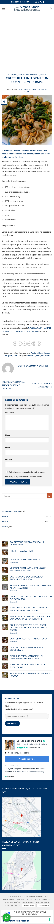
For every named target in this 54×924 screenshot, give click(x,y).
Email (8, 447)
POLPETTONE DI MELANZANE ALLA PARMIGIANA (27, 543)
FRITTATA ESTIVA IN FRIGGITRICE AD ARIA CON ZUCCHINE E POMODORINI (30, 617)
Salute (5, 526)
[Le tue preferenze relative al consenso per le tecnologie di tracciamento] (49, 919)
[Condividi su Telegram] (39, 344)
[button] (3, 8)
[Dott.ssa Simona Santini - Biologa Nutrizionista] (27, 8)
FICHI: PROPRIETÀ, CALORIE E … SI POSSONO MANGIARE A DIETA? (26, 657)
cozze (38, 356)
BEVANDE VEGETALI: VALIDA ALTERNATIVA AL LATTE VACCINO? (31, 586)
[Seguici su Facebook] (33, 2)
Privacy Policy (29, 905)
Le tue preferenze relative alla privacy (30, 913)
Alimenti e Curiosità (11, 511)
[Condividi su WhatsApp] (15, 344)
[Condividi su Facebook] (20, 344)
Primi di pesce (23, 75)
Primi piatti (34, 75)
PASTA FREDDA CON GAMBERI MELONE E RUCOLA (30, 674)
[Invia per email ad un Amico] (29, 344)
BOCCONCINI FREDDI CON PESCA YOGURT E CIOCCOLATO (31, 597)
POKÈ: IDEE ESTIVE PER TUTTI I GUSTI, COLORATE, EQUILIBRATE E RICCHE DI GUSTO (28, 627)
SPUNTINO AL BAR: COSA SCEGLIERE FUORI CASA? (27, 665)
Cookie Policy (44, 905)
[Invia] (49, 495)
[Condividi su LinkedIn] (34, 344)
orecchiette (45, 356)
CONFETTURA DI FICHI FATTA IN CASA (28, 638)
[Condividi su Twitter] (24, 344)
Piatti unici (12, 75)
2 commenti (18, 591)
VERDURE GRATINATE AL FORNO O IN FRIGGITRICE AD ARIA (28, 569)
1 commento (17, 562)
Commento (10, 412)
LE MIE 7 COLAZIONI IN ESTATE (25, 559)
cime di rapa (30, 356)
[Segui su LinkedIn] (43, 2)
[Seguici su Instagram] (36, 2)
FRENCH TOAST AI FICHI (21, 550)
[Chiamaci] (41, 2)
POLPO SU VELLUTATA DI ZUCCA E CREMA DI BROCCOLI (14, 385)
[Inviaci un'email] (38, 2)
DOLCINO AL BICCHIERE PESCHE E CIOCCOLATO (26, 648)
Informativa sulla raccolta (16, 920)
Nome (8, 435)
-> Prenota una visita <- (20, 2)
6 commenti (18, 641)
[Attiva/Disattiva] (50, 516)
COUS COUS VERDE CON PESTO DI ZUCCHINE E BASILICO (26, 577)
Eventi (5, 516)
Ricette (43, 75)
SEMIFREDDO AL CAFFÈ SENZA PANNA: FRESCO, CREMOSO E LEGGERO (29, 608)
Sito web (8, 459)
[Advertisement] (27, 41)
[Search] (51, 8)
